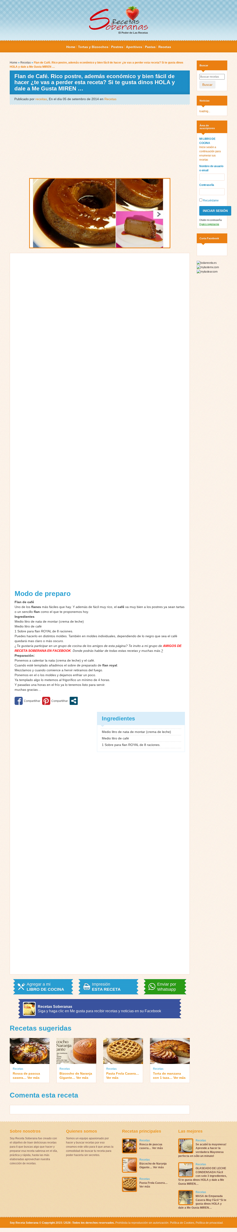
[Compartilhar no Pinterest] (55, 701)
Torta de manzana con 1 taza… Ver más (169, 1075)
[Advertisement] (100, 140)
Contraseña (206, 185)
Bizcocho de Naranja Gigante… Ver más (75, 1075)
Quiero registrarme (209, 224)
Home (70, 47)
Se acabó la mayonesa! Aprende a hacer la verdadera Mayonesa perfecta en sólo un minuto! (202, 1150)
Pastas (150, 47)
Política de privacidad (209, 1222)
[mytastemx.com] (208, 267)
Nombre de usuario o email (211, 168)
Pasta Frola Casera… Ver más (122, 1075)
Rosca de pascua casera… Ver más (26, 1075)
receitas (41, 99)
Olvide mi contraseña (210, 220)
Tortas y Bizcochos (93, 47)
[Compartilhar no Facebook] (27, 701)
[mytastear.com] (207, 271)
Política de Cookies (182, 1222)
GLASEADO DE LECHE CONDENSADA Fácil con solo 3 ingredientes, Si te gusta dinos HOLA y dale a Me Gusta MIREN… (202, 1176)
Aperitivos (134, 47)
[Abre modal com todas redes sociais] (74, 701)
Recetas (164, 47)
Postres (117, 47)
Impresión (106, 987)
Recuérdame (210, 200)
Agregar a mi (45, 987)
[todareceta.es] (206, 262)
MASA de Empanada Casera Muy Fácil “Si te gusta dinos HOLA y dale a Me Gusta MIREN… (202, 1201)
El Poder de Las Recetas (133, 32)
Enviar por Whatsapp (166, 987)
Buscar (207, 84)
